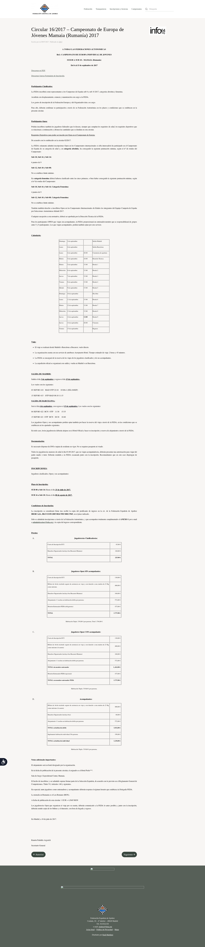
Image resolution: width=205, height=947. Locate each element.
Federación (88, 9)
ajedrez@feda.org (105, 927)
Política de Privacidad (104, 930)
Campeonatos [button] (136, 9)
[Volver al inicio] (45, 9)
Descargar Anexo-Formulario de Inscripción (47, 76)
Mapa (117, 930)
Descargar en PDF (38, 71)
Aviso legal (90, 930)
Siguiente (128, 854)
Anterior (39, 854)
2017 (60, 42)
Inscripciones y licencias (119, 9)
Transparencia (101, 9)
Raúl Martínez (107, 935)
